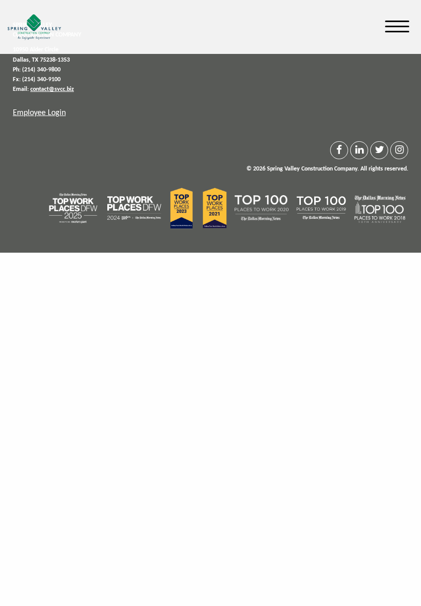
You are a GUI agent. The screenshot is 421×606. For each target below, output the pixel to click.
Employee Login (39, 113)
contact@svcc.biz (52, 89)
